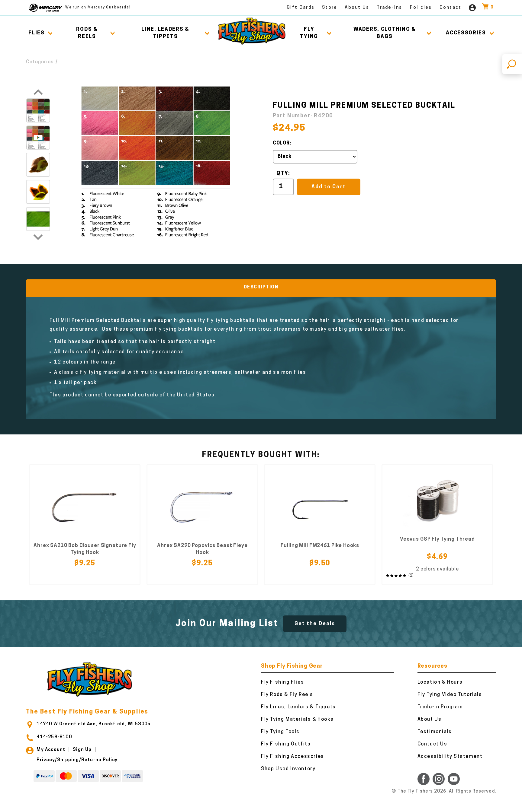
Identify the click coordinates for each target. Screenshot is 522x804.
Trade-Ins (389, 7)
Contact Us (432, 744)
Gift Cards (301, 7)
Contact (451, 7)
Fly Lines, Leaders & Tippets (298, 707)
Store (329, 7)
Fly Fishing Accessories (292, 756)
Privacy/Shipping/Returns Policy (77, 760)
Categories (40, 62)
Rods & (87, 33)
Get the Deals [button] (315, 623)
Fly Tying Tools (280, 731)
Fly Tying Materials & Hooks (297, 719)
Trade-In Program (440, 707)
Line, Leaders (165, 33)
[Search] (512, 64)
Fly (309, 33)
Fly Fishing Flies (282, 682)
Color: (282, 143)
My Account (51, 750)
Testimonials (434, 731)
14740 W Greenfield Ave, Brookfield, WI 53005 (93, 724)
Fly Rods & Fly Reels (287, 694)
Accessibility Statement (450, 756)
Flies (36, 33)
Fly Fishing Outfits (286, 744)
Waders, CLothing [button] (384, 33)
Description (261, 287)
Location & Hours (440, 682)
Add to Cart (328, 186)
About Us (357, 7)
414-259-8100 (54, 737)
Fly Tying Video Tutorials (449, 694)
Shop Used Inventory (288, 769)
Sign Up (82, 750)
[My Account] (472, 7)
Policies (421, 7)
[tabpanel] (84, 525)
